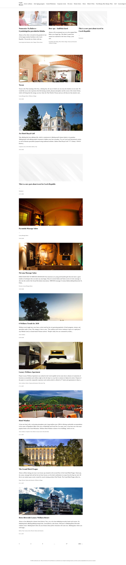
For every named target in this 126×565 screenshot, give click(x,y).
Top (44, 383)
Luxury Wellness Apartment (29, 372)
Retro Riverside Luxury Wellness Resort (34, 518)
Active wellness (28, 4)
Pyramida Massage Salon (28, 228)
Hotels (63, 41)
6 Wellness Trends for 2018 (29, 323)
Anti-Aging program (39, 4)
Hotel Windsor (24, 421)
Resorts (23, 480)
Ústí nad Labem (46, 431)
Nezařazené (81, 38)
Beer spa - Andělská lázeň (58, 28)
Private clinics (40, 42)
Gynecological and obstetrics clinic (26, 42)
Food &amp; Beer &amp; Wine (104, 4)
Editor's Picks (90, 4)
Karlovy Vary (34, 146)
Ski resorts (41, 383)
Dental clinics (77, 4)
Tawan (21, 85)
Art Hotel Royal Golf (27, 133)
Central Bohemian (51, 4)
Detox (84, 4)
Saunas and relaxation (72, 41)
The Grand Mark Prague (28, 469)
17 (66, 543)
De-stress (70, 4)
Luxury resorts (39, 431)
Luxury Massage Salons (23, 96)
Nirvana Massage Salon (27, 273)
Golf (115, 4)
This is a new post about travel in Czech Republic (37, 184)
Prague (35, 42)
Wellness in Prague (53, 43)
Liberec (27, 383)
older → (80, 543)
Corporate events (61, 4)
